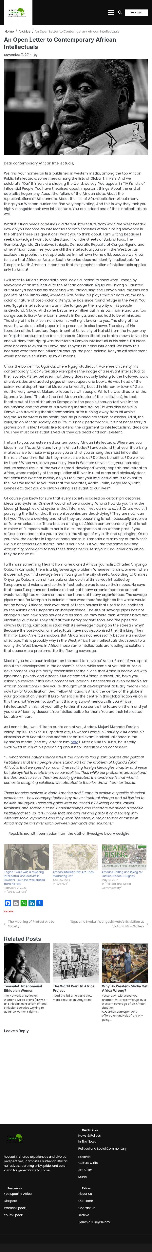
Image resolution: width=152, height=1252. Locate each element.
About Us (85, 1194)
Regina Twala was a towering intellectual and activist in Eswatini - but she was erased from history (24, 878)
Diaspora (10, 1201)
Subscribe (136, 12)
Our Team (85, 1201)
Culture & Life (88, 1163)
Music (82, 1177)
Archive (8, 911)
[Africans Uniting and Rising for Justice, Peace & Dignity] (124, 857)
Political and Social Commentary (102, 1148)
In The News (87, 1141)
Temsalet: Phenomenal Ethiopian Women (23, 988)
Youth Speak (13, 1215)
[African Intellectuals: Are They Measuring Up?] (75, 857)
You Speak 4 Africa (18, 1194)
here (74, 742)
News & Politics (89, 1135)
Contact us (86, 1208)
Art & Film (85, 1170)
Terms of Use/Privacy (94, 1222)
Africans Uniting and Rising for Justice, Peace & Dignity (122, 874)
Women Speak (15, 1208)
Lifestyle (84, 1157)
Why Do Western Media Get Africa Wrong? (124, 988)
